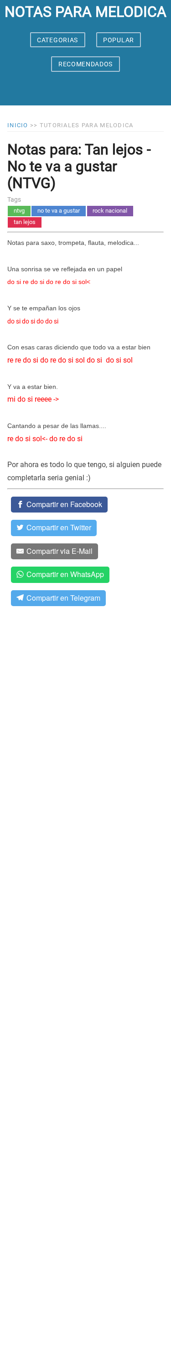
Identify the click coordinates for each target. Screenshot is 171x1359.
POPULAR (118, 40)
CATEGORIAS (57, 40)
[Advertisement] (85, 990)
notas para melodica (85, 11)
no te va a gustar (58, 210)
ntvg (19, 210)
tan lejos (25, 222)
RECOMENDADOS (85, 64)
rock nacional (110, 210)
